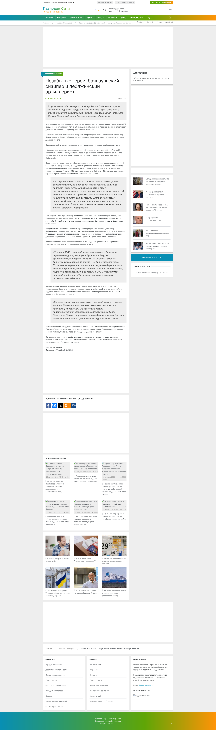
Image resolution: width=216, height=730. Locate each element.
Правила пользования (99, 685)
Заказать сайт (96, 696)
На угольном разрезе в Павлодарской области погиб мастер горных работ (114, 516)
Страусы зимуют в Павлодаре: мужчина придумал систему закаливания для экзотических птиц (55, 486)
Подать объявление (162, 2)
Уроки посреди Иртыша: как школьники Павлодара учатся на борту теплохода (85, 478)
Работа (101, 18)
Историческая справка (56, 675)
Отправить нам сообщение (101, 701)
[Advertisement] (108, 47)
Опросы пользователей (56, 685)
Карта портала (96, 680)
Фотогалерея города (54, 706)
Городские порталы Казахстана (58, 2)
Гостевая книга (96, 664)
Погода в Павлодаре (54, 691)
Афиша (90, 18)
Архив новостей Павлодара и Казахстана (153, 272)
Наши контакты (105, 2)
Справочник (76, 18)
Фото (123, 18)
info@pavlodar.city (147, 685)
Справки (112, 18)
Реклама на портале (125, 2)
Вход (171, 10)
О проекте (94, 670)
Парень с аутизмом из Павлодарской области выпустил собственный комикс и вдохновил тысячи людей (114, 489)
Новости (61, 18)
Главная (49, 18)
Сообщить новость (152, 258)
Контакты (94, 675)
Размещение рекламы (99, 691)
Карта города (51, 680)
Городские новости (54, 664)
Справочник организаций (56, 701)
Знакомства (136, 18)
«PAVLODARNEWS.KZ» (64, 350)
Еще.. (149, 18)
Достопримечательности (56, 670)
